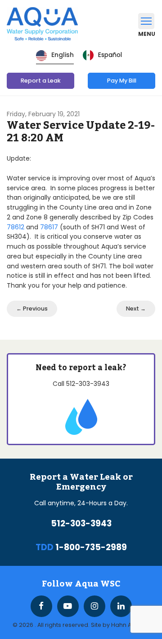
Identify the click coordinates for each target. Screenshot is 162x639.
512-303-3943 (87, 383)
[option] (102, 55)
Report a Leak (41, 80)
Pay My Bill (121, 80)
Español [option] (110, 54)
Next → (136, 308)
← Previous (32, 308)
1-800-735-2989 (91, 547)
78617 (49, 227)
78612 (15, 227)
